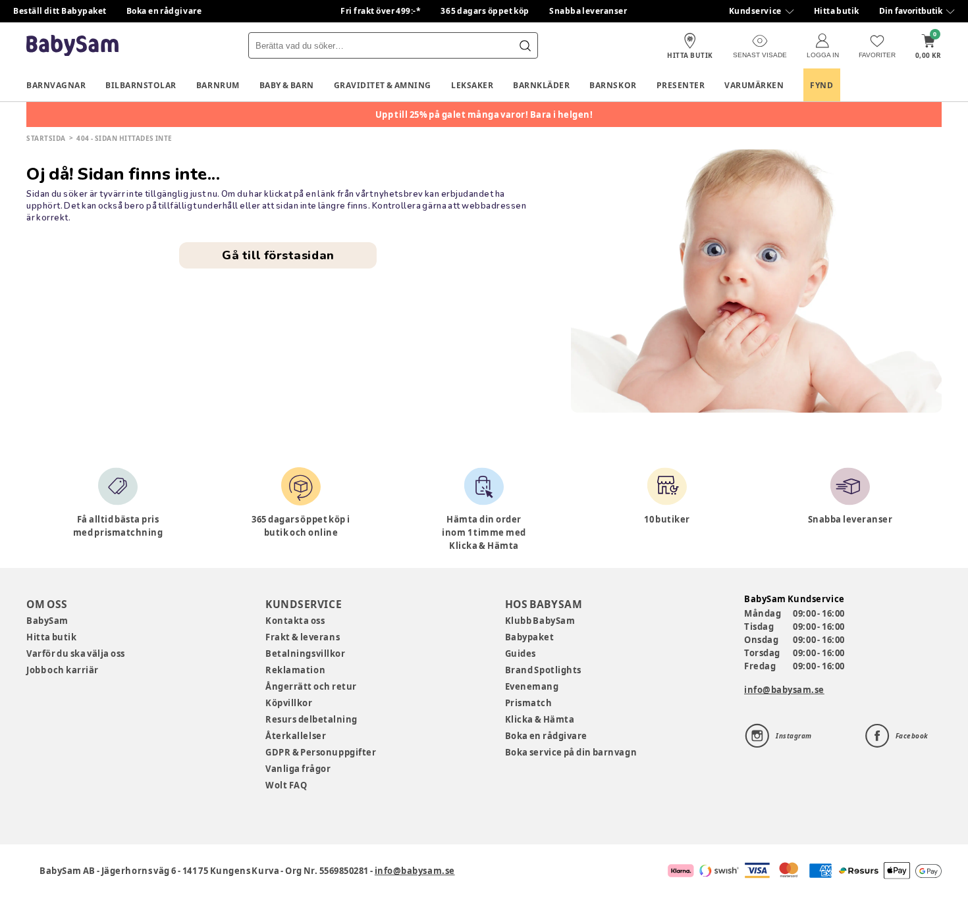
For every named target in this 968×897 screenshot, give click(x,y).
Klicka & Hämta (540, 719)
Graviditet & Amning (382, 85)
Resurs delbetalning (311, 719)
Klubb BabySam (540, 621)
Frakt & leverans (302, 637)
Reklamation (295, 670)
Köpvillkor (288, 703)
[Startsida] (72, 46)
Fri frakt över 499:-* (380, 10)
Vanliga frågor (298, 769)
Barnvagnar (56, 85)
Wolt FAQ (286, 785)
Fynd (821, 85)
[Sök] (524, 45)
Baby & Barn (286, 85)
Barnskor (612, 85)
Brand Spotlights (543, 670)
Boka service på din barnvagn (571, 752)
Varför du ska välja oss (75, 653)
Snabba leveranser (588, 10)
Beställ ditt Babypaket (60, 10)
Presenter (681, 85)
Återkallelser (295, 736)
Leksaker (472, 85)
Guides (520, 653)
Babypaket (529, 637)
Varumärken (754, 85)
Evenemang (532, 686)
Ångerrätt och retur (310, 686)
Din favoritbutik (910, 10)
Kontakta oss (295, 621)
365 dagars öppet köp (485, 10)
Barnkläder (541, 85)
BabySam (47, 621)
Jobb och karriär (62, 670)
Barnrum (218, 85)
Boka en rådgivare (164, 10)
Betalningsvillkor (305, 653)
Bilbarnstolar (140, 85)
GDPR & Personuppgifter (320, 752)
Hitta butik (836, 10)
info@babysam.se (784, 690)
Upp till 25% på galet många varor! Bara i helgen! (484, 114)
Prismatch (528, 703)
